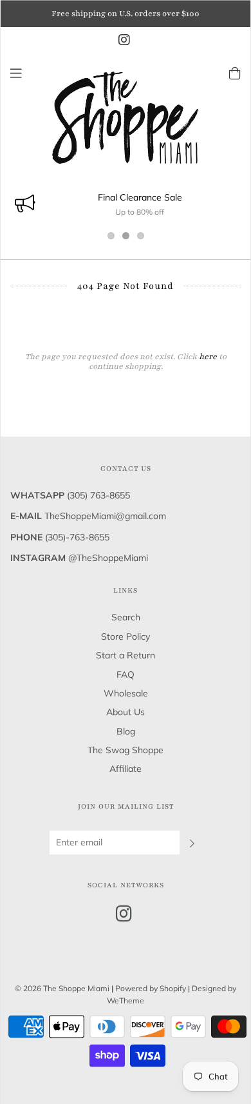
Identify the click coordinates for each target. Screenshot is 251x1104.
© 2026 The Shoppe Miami (63, 988)
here (208, 356)
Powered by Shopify (150, 988)
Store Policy (125, 636)
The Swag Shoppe (125, 750)
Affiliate (125, 768)
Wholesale (126, 693)
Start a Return (125, 655)
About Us (125, 712)
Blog (125, 731)
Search (125, 617)
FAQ (125, 674)
